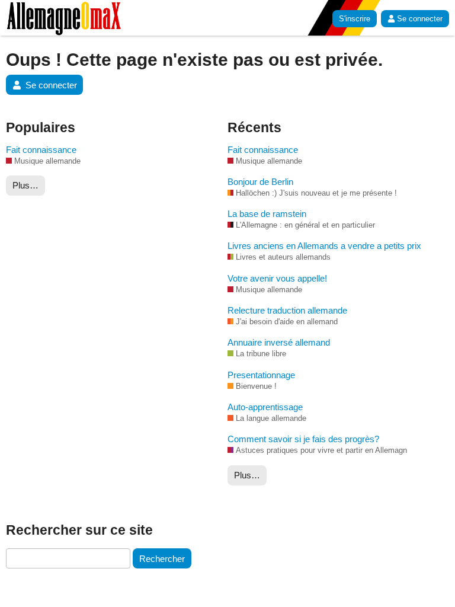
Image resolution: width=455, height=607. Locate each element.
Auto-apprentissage (265, 407)
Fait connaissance (41, 150)
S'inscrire (354, 18)
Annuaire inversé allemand (279, 342)
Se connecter (420, 18)
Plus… (25, 185)
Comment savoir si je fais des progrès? (303, 439)
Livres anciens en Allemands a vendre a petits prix (324, 246)
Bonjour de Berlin (260, 182)
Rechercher (162, 559)
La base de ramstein (267, 214)
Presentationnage (261, 375)
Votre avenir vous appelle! (277, 278)
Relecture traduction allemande (287, 310)
